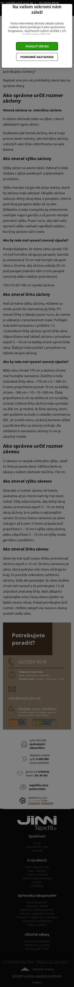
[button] (37, 46)
